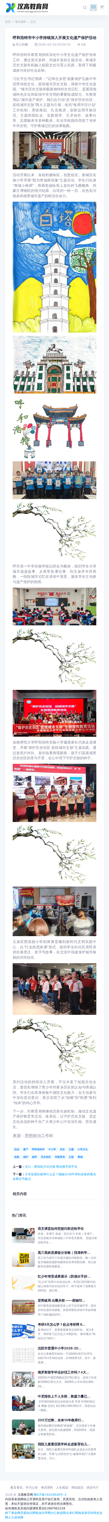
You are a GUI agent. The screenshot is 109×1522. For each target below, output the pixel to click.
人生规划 (62, 1487)
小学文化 (83, 1149)
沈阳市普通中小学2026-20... (59, 1348)
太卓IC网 (72, 1513)
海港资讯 (84, 1513)
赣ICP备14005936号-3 (50, 1494)
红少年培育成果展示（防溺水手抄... (64, 1276)
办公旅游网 (58, 1513)
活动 (16, 1149)
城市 (34, 1156)
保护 (25, 1156)
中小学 (52, 1149)
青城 (80, 1156)
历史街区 (46, 1156)
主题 (71, 1149)
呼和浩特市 (38, 1149)
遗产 (25, 1149)
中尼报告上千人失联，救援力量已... (64, 1396)
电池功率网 (43, 1513)
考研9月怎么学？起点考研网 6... (61, 1324)
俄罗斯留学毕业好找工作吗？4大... (63, 1372)
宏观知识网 (27, 1513)
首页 (8, 22)
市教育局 (60, 1156)
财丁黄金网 (12, 1513)
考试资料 (20, 22)
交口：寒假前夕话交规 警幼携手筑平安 (51, 1166)
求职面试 (77, 1487)
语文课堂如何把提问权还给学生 (61, 1228)
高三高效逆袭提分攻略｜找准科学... (64, 1252)
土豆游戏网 (15, 1517)
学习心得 (32, 1487)
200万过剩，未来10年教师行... (61, 1420)
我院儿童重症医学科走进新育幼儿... (64, 1444)
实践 (16, 1156)
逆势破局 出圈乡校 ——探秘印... (61, 1300)
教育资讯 (16, 1487)
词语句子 (92, 1487)
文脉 (71, 1156)
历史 (62, 1149)
